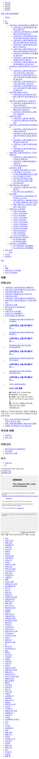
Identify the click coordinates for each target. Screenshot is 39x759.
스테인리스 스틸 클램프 (18, 243)
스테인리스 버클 (15, 168)
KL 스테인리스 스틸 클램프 (23, 248)
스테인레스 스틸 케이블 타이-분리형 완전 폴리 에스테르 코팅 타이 (25, 136)
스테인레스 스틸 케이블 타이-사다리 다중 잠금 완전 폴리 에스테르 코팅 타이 (25, 88)
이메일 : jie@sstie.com (12, 426)
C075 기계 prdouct (19, 235)
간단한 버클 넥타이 (20, 166)
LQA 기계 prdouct (19, 215)
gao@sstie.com (26, 426)
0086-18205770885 (29, 423)
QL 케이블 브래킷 (19, 241)
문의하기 (8, 256)
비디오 (7, 254)
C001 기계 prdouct (19, 211)
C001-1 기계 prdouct (20, 213)
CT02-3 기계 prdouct (20, 226)
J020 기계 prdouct (19, 233)
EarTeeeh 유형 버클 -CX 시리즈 (24, 170)
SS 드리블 (12, 194)
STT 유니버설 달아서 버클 (23, 178)
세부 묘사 (16, 407)
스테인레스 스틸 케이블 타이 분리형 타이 (20, 298)
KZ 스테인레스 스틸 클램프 (23, 246)
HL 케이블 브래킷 (19, 239)
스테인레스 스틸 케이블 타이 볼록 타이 (23, 25)
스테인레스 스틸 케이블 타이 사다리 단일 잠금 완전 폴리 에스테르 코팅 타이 (25, 77)
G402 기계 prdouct (19, 230)
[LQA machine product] (17, 384)
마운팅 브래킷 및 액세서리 (19, 237)
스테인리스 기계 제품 (17, 209)
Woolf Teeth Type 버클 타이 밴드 (24, 94)
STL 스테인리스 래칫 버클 (22, 181)
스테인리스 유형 (15, 116)
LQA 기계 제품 (15, 388)
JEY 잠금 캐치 (18, 183)
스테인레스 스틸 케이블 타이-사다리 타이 (20, 290)
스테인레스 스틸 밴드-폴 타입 (24, 118)
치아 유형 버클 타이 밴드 (18, 92)
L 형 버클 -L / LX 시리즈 (22, 172)
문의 (10, 407)
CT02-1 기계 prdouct (20, 222)
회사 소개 (8, 250)
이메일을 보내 (6, 473)
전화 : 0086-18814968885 (9, 13)
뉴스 (10, 252)
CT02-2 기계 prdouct (20, 224)
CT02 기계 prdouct (19, 220)
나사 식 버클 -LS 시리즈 (22, 176)
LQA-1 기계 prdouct (20, 217)
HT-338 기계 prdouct (20, 228)
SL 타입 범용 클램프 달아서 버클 (25, 174)
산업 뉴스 (8, 463)
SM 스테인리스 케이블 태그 (19, 185)
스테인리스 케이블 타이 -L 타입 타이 (22, 101)
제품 (6, 23)
